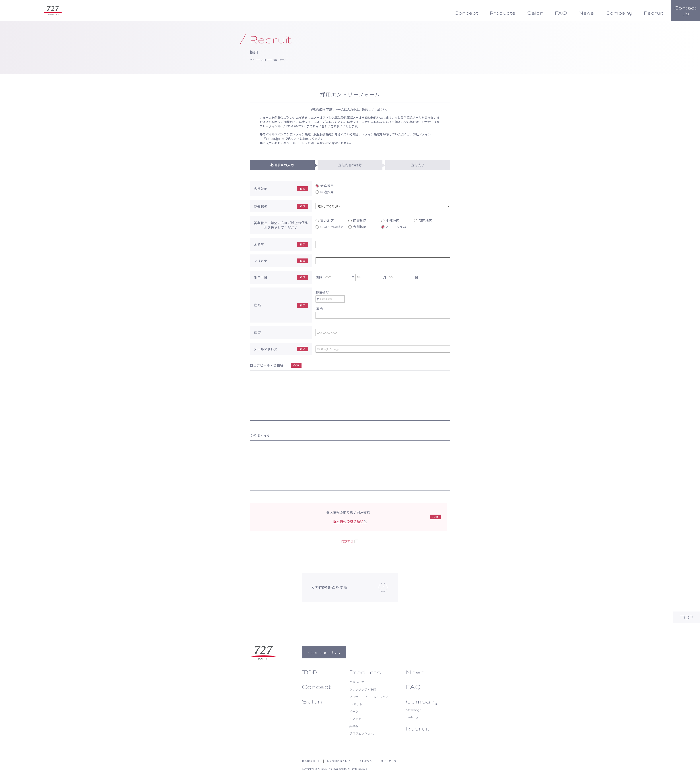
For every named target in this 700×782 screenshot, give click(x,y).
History (412, 717)
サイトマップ (389, 761)
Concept (316, 686)
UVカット (355, 704)
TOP (252, 59)
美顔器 (353, 726)
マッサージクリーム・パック (368, 697)
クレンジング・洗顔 (362, 689)
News (415, 672)
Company (422, 701)
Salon (312, 701)
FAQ (413, 686)
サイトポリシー (365, 761)
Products (365, 672)
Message (413, 710)
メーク (353, 711)
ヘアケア (355, 718)
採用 (263, 59)
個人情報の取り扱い (348, 521)
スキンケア (356, 682)
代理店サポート (311, 761)
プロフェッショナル (362, 733)
